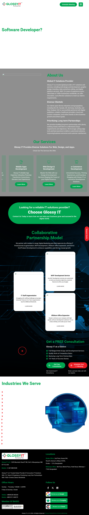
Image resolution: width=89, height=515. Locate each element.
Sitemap (65, 513)
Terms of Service (57, 513)
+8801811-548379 (12, 497)
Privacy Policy (48, 513)
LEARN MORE (28, 306)
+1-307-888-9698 (12, 468)
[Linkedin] (57, 488)
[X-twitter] (52, 488)
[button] (22, 351)
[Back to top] (85, 509)
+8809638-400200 (12, 495)
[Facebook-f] (48, 488)
